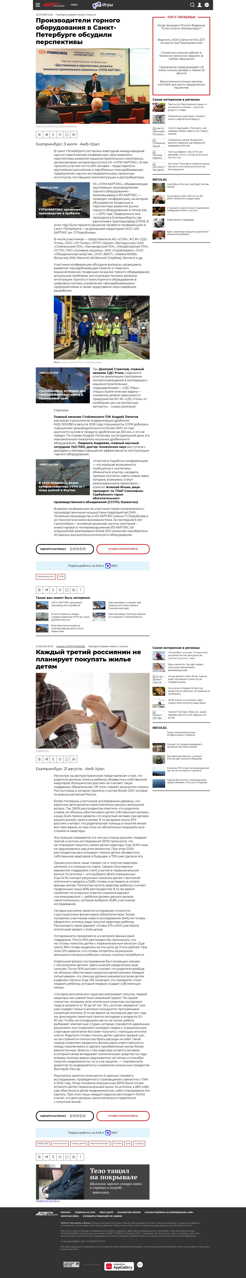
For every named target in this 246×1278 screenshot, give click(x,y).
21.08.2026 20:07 (44, 646)
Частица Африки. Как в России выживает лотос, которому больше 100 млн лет (188, 154)
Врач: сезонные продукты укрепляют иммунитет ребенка (188, 233)
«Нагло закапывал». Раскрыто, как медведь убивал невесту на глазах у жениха (188, 131)
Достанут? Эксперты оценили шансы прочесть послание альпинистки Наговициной (189, 166)
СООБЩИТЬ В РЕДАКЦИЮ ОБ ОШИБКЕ (102, 1216)
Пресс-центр (106, 1212)
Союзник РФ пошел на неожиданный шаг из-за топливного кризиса (188, 769)
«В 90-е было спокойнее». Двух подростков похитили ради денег (187, 701)
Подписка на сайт (85, 1212)
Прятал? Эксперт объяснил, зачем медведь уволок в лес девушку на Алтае (187, 715)
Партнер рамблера (91, 1264)
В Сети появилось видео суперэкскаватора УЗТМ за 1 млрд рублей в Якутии (70, 617)
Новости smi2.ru (48, 1201)
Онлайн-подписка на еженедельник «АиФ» (169, 1212)
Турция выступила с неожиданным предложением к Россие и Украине (187, 781)
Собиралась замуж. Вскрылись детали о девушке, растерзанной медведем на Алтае (186, 143)
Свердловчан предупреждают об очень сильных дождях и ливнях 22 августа (181, 70)
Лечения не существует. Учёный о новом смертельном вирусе (187, 117)
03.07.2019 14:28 (44, 14)
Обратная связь (70, 1216)
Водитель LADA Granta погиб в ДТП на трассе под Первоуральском (181, 41)
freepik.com (42, 750)
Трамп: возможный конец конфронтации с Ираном (181, 733)
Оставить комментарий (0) (123, 549)
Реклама (66, 1212)
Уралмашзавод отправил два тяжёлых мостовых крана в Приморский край (124, 605)
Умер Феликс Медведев (180, 220)
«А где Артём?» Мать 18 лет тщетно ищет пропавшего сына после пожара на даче (187, 679)
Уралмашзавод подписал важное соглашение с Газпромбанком (127, 615)
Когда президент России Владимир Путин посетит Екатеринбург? (181, 27)
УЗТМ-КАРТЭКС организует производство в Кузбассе (66, 604)
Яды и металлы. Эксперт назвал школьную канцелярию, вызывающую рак (185, 667)
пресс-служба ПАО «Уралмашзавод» (56, 126)
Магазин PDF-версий (128, 1212)
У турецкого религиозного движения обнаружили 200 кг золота (188, 209)
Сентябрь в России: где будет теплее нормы (188, 185)
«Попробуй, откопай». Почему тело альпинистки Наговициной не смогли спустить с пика (188, 655)
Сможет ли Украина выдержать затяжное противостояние (184, 745)
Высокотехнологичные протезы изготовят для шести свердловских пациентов (181, 84)
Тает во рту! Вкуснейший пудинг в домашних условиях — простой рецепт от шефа (187, 107)
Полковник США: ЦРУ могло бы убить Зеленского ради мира (185, 197)
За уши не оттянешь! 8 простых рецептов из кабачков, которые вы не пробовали (189, 691)
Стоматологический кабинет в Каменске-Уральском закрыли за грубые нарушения (181, 55)
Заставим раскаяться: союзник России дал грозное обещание (184, 757)
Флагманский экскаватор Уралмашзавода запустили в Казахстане (67, 628)
